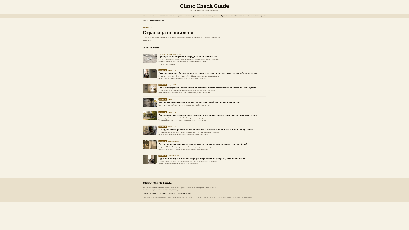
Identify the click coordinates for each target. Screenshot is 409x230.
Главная (145, 20)
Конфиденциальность (185, 193)
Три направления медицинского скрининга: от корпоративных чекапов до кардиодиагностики (207, 115)
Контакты (172, 193)
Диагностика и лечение (166, 16)
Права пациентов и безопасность (233, 16)
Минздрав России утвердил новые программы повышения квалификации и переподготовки (206, 129)
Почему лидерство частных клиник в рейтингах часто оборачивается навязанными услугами (207, 87)
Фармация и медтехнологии (169, 54)
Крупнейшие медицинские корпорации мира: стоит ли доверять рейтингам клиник (201, 158)
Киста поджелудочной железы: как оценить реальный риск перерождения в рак (199, 102)
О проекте (154, 193)
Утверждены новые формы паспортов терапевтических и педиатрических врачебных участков (207, 73)
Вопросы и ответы (148, 16)
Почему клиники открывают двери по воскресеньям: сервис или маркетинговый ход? (202, 144)
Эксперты (163, 193)
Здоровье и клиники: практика (188, 16)
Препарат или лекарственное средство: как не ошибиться (187, 56)
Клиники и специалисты (210, 16)
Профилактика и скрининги (257, 16)
